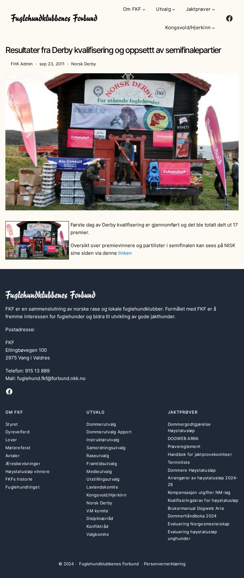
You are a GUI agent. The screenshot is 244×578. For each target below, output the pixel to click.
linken (125, 253)
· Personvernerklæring (163, 563)
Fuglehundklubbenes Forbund (109, 563)
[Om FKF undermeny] (143, 9)
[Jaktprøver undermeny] (213, 9)
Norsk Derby (83, 63)
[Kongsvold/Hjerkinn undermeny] (213, 27)
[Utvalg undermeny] (173, 9)
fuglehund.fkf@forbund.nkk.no (51, 378)
